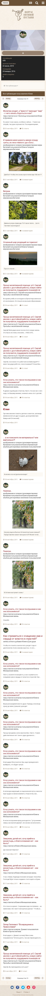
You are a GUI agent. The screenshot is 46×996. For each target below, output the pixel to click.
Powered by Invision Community (23, 995)
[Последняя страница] (42, 98)
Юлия (40, 116)
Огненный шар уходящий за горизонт (20, 242)
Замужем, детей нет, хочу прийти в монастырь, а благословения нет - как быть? (20, 840)
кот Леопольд (20, 116)
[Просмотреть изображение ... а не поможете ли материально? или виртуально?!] (23, 460)
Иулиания (7, 445)
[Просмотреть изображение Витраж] (23, 210)
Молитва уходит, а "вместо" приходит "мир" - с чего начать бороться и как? (22, 112)
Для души (32, 641)
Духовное (8, 118)
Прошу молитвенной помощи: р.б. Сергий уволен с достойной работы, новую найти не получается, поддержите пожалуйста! (22, 287)
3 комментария (27, 179)
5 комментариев (27, 274)
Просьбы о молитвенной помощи (16, 295)
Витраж (6, 191)
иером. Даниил (21, 929)
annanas (18, 385)
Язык (18, 992)
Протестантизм (15, 931)
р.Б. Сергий (19, 293)
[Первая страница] (3, 98)
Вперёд (37, 98)
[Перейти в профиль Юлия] (5, 105)
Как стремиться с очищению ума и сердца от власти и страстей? (22, 637)
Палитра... (7, 491)
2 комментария (27, 231)
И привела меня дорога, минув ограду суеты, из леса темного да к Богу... (20, 141)
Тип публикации (11, 86)
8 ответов (25, 942)
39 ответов (25, 397)
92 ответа (25, 128)
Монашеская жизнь (11, 387)
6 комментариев (27, 479)
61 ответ (24, 305)
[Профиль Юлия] (23, 53)
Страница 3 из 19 (23, 99)
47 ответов (25, 854)
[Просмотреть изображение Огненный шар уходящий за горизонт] (23, 258)
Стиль (26, 992)
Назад (8, 98)
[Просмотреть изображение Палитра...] (23, 514)
